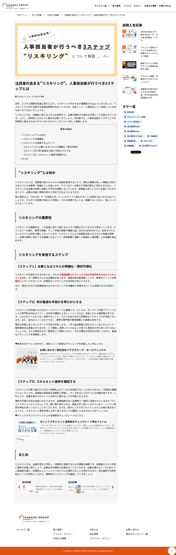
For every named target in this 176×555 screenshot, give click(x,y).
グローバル (148, 141)
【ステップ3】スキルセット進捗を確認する (45, 154)
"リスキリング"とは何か (34, 135)
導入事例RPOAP (133, 126)
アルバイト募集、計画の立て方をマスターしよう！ (149, 79)
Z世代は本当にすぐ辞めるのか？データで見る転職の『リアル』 (149, 36)
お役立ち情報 (150, 5)
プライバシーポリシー (100, 538)
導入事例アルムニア (149, 145)
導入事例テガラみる (134, 136)
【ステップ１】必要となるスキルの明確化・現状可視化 (51, 146)
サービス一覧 (101, 5)
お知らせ (93, 529)
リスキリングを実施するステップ (38, 142)
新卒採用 (130, 112)
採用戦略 (130, 145)
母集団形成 (131, 141)
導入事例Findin (133, 131)
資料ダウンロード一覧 (137, 534)
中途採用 (153, 136)
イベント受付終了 (133, 121)
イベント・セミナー (133, 5)
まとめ (25, 158)
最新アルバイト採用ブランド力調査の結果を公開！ (149, 66)
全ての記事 (37, 14)
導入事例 (116, 5)
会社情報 (93, 534)
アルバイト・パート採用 (136, 117)
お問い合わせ (165, 5)
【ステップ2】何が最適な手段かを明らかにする (47, 150)
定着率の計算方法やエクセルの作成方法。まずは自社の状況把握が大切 (149, 93)
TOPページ (21, 14)
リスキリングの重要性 (33, 138)
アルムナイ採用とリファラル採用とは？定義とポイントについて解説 (149, 51)
